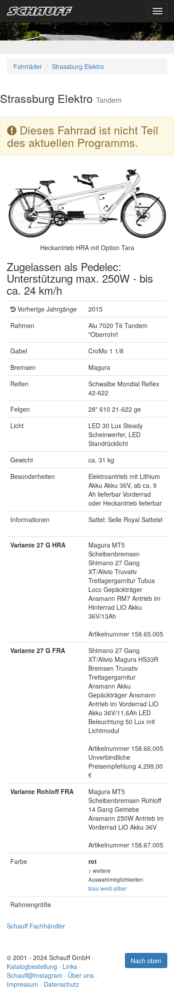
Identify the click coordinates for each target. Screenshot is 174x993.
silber (120, 888)
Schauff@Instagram (34, 975)
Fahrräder (27, 66)
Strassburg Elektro (78, 66)
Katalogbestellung (32, 966)
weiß (106, 888)
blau (93, 888)
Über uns (81, 975)
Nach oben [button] (146, 960)
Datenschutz (61, 984)
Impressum (22, 984)
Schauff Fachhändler (36, 925)
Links (69, 966)
